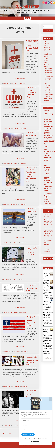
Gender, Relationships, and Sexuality (48, 54)
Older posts (8, 433)
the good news (46, 191)
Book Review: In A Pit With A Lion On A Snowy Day (48, 231)
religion (46, 175)
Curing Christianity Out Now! (32, 48)
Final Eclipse (46, 297)
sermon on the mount (47, 178)
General (46, 58)
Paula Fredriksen (46, 278)
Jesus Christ (47, 155)
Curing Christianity (48, 215)
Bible (29, 40)
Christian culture (47, 119)
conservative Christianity (48, 127)
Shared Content (48, 98)
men (45, 162)
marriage (46, 160)
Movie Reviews (49, 70)
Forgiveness (31, 211)
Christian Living (34, 40)
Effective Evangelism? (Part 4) (31, 397)
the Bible (47, 188)
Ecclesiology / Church (32, 248)
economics (46, 138)
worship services (47, 203)
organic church (47, 168)
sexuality (48, 182)
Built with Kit (35, 441)
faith (44, 143)
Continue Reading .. (20, 78)
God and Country (48, 228)
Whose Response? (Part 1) (31, 323)
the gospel (48, 194)
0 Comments (23, 83)
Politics (32, 317)
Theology (35, 43)
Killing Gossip (31, 135)
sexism (48, 180)
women (46, 199)
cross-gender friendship (48, 132)
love (50, 157)
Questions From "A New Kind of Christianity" (49, 78)
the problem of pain (48, 196)
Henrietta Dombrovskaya (48, 295)
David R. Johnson (47, 334)
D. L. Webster (27, 6)
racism (46, 174)
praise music (47, 172)
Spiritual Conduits (48, 219)
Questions (46, 64)
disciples (49, 137)
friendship (46, 148)
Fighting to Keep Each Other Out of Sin (32, 362)
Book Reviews (48, 68)
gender (45, 149)
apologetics (46, 118)
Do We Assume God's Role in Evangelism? (48, 249)
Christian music (48, 121)
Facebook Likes (48, 258)
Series (45, 75)
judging (46, 157)
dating (45, 137)
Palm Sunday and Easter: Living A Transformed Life (31, 176)
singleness (48, 186)
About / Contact (48, 217)
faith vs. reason (47, 144)
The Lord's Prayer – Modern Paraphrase (49, 94)
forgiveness (47, 146)
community (47, 124)
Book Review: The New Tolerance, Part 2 (48, 240)
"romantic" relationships (47, 111)
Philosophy (46, 60)
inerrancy (46, 153)
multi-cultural (47, 164)
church (45, 122)
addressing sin (48, 115)
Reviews (46, 66)
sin (45, 184)
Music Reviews (49, 72)
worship (46, 201)
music (45, 165)
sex (45, 180)
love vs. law (47, 159)
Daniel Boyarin (46, 283)
